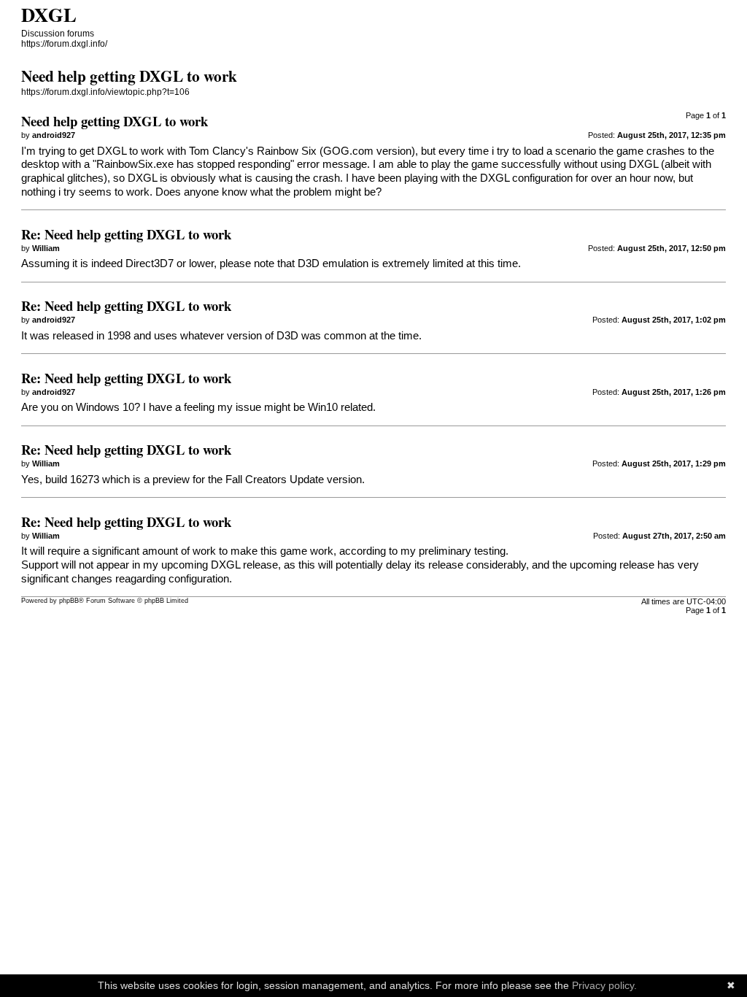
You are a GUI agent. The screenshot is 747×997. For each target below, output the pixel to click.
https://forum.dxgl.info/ (64, 44)
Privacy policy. (604, 985)
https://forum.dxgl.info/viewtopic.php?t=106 (105, 92)
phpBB (69, 600)
